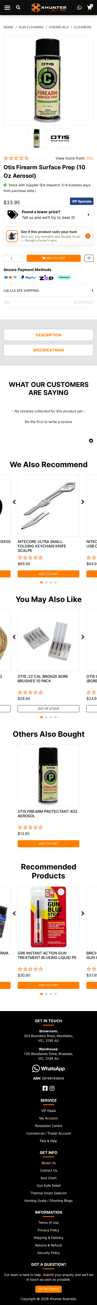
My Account (48, 1118)
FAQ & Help (48, 1141)
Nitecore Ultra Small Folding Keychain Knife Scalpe (42, 546)
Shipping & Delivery (48, 1238)
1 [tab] (41, 582)
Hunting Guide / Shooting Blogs (48, 1201)
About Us (48, 1163)
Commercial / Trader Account (48, 1133)
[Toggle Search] (18, 7)
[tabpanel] (48, 526)
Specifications (48, 350)
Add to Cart (55, 258)
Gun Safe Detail (49, 1185)
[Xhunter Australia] (48, 7)
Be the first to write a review (48, 421)
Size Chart (48, 1178)
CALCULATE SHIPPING (21, 290)
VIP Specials (82, 201)
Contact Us (48, 1170)
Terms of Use (48, 1222)
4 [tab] (55, 582)
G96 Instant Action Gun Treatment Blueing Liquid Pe (47, 955)
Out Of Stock (48, 708)
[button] (26, 158)
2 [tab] (46, 582)
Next (83, 502)
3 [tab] (51, 582)
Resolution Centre (48, 1126)
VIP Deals (48, 1111)
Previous (14, 502)
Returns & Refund (48, 1245)
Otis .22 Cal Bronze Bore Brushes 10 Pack (43, 678)
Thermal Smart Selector (48, 1193)
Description (48, 335)
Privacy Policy (48, 1230)
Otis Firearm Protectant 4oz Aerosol (47, 813)
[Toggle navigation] (7, 7)
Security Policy (48, 1253)
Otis (89, 158)
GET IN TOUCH (48, 1289)
